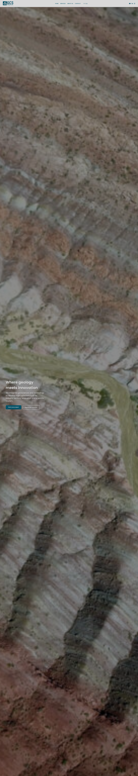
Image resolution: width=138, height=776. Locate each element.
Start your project (13, 407)
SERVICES (63, 3)
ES (84, 3)
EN (86, 3)
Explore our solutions (31, 407)
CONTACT (78, 3)
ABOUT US (70, 3)
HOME (56, 3)
